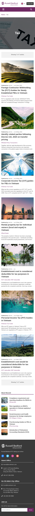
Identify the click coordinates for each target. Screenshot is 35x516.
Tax (7, 14)
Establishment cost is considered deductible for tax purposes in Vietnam (16, 274)
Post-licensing (14, 426)
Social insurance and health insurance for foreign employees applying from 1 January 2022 (20, 416)
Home (3, 14)
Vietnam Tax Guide (7, 96)
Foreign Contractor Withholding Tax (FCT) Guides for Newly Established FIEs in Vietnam (16, 90)
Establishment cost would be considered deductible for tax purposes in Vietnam (14, 364)
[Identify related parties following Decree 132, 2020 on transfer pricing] (17, 118)
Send (30, 510)
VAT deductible (15, 279)
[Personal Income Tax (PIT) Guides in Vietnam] (17, 301)
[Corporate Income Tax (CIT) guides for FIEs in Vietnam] (17, 164)
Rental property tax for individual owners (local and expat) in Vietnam (16, 227)
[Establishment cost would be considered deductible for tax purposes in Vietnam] (17, 345)
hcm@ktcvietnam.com (9, 485)
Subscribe (30, 3)
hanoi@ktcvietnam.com (10, 464)
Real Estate (5, 233)
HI (10, 418)
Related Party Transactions (9, 142)
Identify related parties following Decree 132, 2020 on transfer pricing (16, 137)
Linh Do (10, 85)
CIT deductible (6, 279)
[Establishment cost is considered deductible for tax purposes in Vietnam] (17, 255)
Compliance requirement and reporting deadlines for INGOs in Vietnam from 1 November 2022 (20, 400)
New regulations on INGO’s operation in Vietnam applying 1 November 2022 (20, 408)
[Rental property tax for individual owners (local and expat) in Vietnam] (17, 208)
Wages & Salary (17, 418)
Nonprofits (13, 402)
